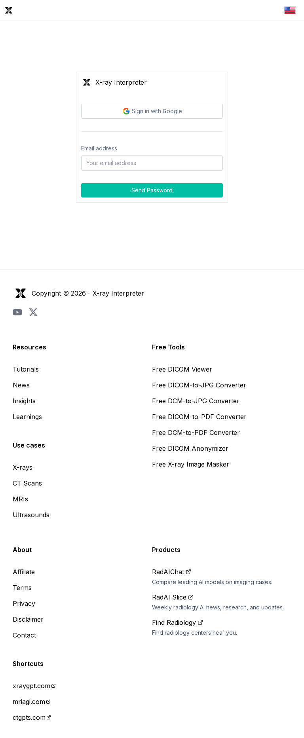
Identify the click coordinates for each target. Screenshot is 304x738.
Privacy (24, 603)
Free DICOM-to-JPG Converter (199, 385)
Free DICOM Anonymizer (190, 448)
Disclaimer (28, 619)
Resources (29, 347)
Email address (99, 148)
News (21, 385)
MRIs (20, 499)
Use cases (29, 445)
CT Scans (27, 483)
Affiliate (24, 572)
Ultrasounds (31, 515)
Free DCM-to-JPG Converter (195, 401)
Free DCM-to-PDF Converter (196, 432)
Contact (24, 635)
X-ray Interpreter (118, 293)
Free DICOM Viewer (182, 369)
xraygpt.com (31, 686)
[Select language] (290, 10)
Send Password (152, 190)
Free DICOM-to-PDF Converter (199, 417)
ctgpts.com (29, 717)
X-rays (22, 467)
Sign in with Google (157, 111)
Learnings (27, 417)
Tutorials (26, 369)
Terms (22, 588)
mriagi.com (29, 702)
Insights (24, 401)
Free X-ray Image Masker (190, 464)
